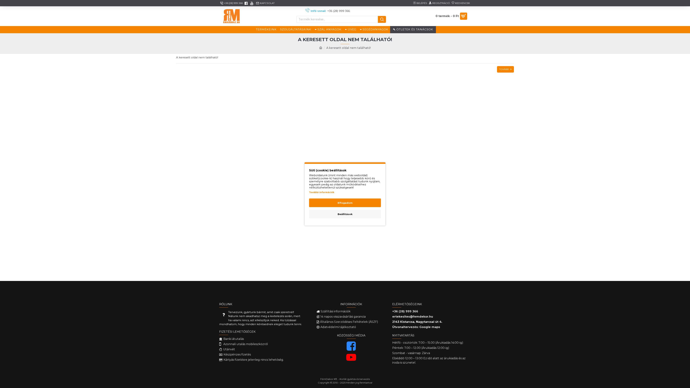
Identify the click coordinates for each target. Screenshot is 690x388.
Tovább (504, 69)
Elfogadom (345, 202)
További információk (321, 192)
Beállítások (345, 214)
